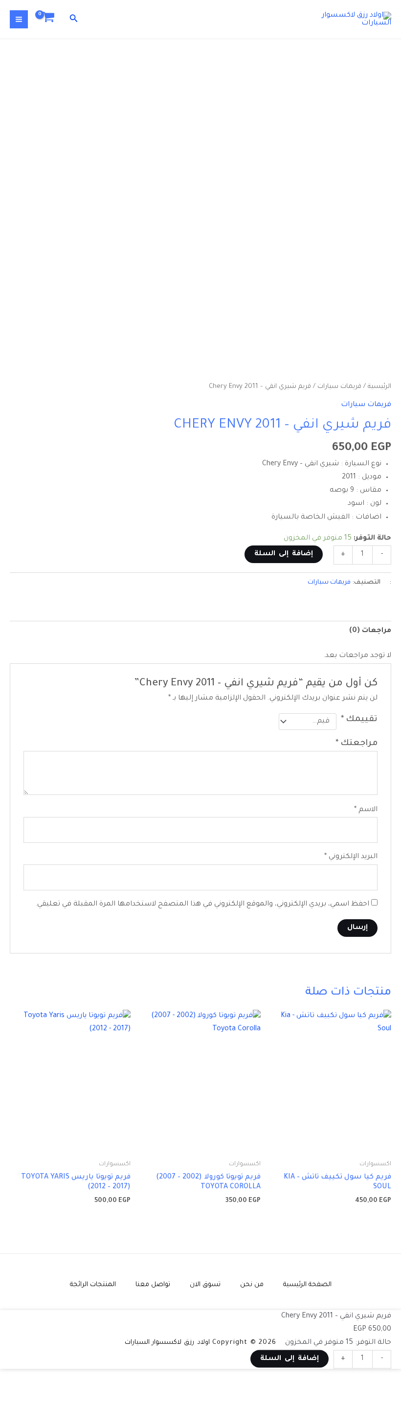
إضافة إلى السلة (283, 554)
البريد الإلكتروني (351, 857)
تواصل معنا (152, 1285)
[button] (72, 19)
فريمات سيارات (339, 387)
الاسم (366, 810)
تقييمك (359, 720)
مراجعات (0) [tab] (370, 631)
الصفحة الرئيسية (307, 1285)
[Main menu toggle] (19, 19)
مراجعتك (356, 743)
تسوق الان (205, 1285)
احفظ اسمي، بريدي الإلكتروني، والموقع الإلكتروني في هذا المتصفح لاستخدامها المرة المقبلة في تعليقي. (202, 904)
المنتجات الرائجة (93, 1285)
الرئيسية (379, 387)
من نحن (252, 1285)
